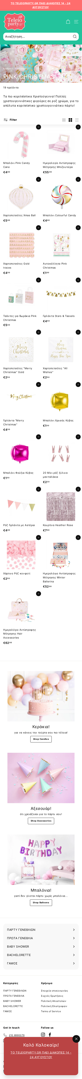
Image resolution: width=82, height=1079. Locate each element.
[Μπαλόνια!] (41, 860)
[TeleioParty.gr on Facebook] (50, 1034)
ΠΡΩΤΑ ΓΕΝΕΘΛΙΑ (13, 995)
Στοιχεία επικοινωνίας (54, 990)
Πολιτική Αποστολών (53, 1001)
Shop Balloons (41, 902)
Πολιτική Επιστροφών (54, 1006)
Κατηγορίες (21, 68)
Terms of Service (51, 1011)
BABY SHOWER (12, 1001)
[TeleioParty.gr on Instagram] (43, 1034)
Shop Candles (41, 739)
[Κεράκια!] (41, 696)
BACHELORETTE (13, 1006)
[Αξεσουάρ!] (41, 778)
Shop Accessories (41, 820)
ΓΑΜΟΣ (7, 1011)
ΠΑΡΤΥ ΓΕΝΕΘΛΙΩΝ (15, 990)
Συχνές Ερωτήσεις (52, 995)
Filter (13, 119)
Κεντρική (8, 68)
